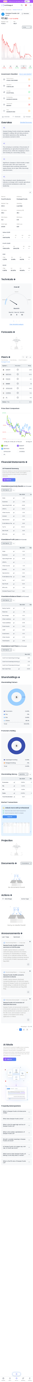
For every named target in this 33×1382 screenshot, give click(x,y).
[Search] (22, 5)
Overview (6, 116)
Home (2, 9)
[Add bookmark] (28, 964)
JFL (4, 454)
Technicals (17, 116)
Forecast (28, 116)
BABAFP (21, 446)
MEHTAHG (6, 448)
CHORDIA (22, 451)
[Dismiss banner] (31, 1)
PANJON (21, 448)
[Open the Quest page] (26, 5)
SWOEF (6, 446)
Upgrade (9, 816)
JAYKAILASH (7, 451)
